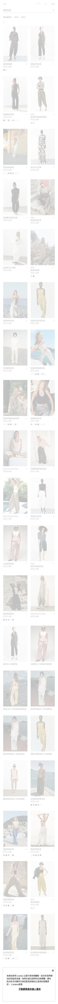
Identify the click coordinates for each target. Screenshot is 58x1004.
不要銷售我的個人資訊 (30, 989)
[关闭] (53, 971)
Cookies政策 (16, 984)
